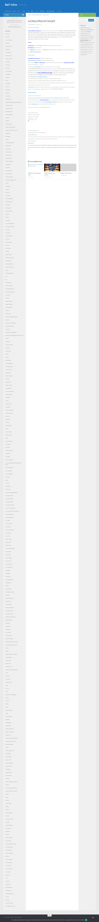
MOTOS (8, 595)
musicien (82, 47)
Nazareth (8, 626)
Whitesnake (8, 890)
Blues (32, 11)
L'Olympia (8, 489)
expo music (90, 35)
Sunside (8, 822)
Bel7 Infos (11, 4)
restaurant (85, 49)
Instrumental (9, 431)
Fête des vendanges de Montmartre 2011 (15, 335)
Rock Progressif (9, 763)
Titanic (7, 856)
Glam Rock (8, 372)
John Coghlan (9, 470)
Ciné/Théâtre (9, 211)
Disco (7, 270)
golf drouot (85, 38)
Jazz (28, 11)
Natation (8, 623)
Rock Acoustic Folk (10, 750)
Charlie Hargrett (9, 198)
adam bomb (83, 27)
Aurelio (7, 77)
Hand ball (8, 397)
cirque (7, 217)
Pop (7, 685)
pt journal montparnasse (11, 694)
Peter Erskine (9, 666)
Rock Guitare (9, 756)
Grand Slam (8, 382)
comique (8, 229)
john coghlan (82, 44)
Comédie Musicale (10, 223)
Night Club (8, 629)
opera (7, 648)
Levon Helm (8, 545)
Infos (18, 11)
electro (7, 310)
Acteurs (7, 43)
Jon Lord (8, 477)
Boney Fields (9, 152)
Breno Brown (9, 158)
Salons (7, 784)
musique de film (9, 610)
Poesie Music (9, 682)
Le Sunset (8, 526)
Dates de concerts (10, 257)
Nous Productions (10, 638)
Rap (7, 713)
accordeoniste (9, 40)
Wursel (7, 900)
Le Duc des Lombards (10, 508)
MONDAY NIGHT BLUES (65, 173)
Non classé (8, 632)
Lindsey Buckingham (10, 548)
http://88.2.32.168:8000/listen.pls (38, 76)
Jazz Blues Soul (9, 441)
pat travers (82, 49)
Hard (7, 400)
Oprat (7, 651)
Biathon (7, 121)
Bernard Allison (9, 108)
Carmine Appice (9, 177)
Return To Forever (10, 732)
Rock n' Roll (8, 760)
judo (7, 480)
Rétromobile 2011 (10, 728)
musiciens (86, 47)
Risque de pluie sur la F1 (11, 741)
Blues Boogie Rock (50, 11)
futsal (7, 357)
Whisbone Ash (9, 887)
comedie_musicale (10, 226)
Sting (7, 806)
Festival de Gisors (10, 326)
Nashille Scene (9, 620)
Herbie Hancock (9, 413)
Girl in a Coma (9, 369)
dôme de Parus (9, 285)
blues (90, 29)
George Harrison (9, 366)
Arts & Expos (8, 11)
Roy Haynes (8, 775)
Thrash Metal (9, 850)
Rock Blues (8, 753)
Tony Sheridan (9, 868)
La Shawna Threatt (10, 505)
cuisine (7, 245)
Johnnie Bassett (9, 474)
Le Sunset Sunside (10, 529)
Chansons (8, 195)
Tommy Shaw (9, 862)
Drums (7, 298)
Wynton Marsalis (9, 903)
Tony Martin (8, 865)
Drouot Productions (10, 292)
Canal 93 (8, 167)
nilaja (88, 47)
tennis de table (9, 837)
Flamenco (8, 341)
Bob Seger (8, 149)
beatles (86, 29)
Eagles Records (9, 304)
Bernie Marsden (9, 114)
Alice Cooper (8, 55)
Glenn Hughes (9, 376)
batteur (82, 29)
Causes (7, 189)
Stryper (7, 809)
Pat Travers (8, 660)
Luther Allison (9, 564)
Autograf (8, 83)
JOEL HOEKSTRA (9, 467)
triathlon (8, 875)
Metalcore (8, 576)
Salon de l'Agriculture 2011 (11, 781)
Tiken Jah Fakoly (9, 853)
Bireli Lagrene (9, 124)
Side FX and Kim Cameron (11, 791)
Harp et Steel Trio (10, 410)
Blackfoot (8, 133)
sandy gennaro (84, 51)
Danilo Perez (9, 254)
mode (7, 585)
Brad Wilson (8, 155)
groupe (89, 38)
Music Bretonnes (9, 598)
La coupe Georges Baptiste (11, 492)
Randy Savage (9, 710)
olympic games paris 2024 (11, 645)
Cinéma (7, 214)
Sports (14, 11)
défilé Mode (8, 260)
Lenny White (9, 539)
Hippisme (8, 419)
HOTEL (7, 422)
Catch (7, 183)
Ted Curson (8, 828)
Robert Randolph (9, 744)
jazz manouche (9, 450)
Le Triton (8, 536)
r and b (7, 701)
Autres (7, 86)
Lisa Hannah (8, 551)
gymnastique (9, 394)
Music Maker (9, 604)
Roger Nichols (9, 772)
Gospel (7, 379)
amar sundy (88, 27)
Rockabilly (8, 769)
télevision (8, 831)
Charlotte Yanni (9, 201)
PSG (7, 691)
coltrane (85, 33)
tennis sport (8, 840)
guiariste (91, 38)
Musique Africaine (10, 607)
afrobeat (8, 49)
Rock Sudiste (9, 766)
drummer (8, 295)
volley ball (8, 884)
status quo (88, 51)
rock (88, 49)
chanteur (88, 31)
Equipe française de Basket (12, 316)
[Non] (97, 920)
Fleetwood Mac (9, 344)
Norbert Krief (9, 635)
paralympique (9, 657)
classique (8, 220)
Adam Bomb (9, 46)
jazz (88, 42)
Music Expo (8, 601)
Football (8, 348)
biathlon (8, 117)
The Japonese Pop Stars (11, 844)
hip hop (7, 416)
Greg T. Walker (9, 385)
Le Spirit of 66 (9, 523)
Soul (7, 797)
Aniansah (8, 61)
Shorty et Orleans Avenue (11, 788)
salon (81, 51)
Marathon (8, 573)
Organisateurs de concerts (11, 654)
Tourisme (8, 872)
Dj (6, 276)
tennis (7, 834)
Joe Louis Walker (9, 459)
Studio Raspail (9, 812)
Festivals (8, 329)
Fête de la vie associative (11, 332)
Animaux (8, 65)
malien (81, 45)
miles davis (85, 45)
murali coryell (90, 45)
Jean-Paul (32, 24)
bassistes (8, 96)
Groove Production (10, 391)
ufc (7, 878)
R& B (7, 704)
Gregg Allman (9, 388)
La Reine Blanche (9, 498)
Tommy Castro (9, 859)
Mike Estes (8, 582)
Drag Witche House (10, 288)
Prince (7, 688)
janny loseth (86, 42)
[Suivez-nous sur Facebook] (23, 15)
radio (7, 707)
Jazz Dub (8, 447)
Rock (36, 11)
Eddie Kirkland (9, 307)
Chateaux (8, 204)
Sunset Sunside (9, 819)
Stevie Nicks (8, 803)
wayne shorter (83, 54)
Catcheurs (8, 186)
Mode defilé (8, 589)
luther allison (87, 44)
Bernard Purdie (9, 111)
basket (7, 93)
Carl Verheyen (9, 173)
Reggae (7, 719)
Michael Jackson (9, 579)
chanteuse (82, 33)
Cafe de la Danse (9, 161)
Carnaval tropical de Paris (11, 180)
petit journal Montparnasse (12, 669)
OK (86, 919)
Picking (7, 676)
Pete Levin (8, 663)
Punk (7, 697)
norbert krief (91, 47)
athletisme (8, 74)
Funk (7, 354)
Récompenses (9, 716)
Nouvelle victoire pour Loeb (12, 641)
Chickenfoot (8, 208)
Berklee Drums (9, 105)
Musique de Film (9, 613)
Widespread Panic (10, 893)
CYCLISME (8, 248)
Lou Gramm (8, 561)
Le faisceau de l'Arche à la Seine (12, 511)
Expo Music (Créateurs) (11, 323)
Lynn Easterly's (9, 567)
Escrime (8, 320)
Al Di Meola (8, 52)
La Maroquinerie (9, 495)
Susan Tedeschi (9, 825)
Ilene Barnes (9, 425)
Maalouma (91, 44)
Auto (7, 80)
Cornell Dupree (9, 236)
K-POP (7, 483)
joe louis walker (91, 42)
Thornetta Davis (9, 847)
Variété (7, 881)
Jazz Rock (8, 453)
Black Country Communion (11, 130)
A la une (8, 33)
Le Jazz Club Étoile (10, 514)
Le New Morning (9, 517)
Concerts (24, 11)
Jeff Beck (8, 456)
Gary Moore (8, 360)
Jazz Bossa (8, 444)
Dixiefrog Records (10, 273)
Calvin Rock (8, 164)
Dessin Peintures (9, 267)
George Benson (9, 363)
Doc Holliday (8, 282)
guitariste (84, 40)
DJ (6, 279)
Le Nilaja (8, 520)
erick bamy (86, 35)
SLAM (7, 794)
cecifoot (8, 192)
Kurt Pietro (8, 486)
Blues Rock (42, 11)
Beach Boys (8, 99)
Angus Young (9, 58)
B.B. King (8, 89)
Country (8, 239)
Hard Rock (59, 11)
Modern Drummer (10, 592)
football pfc (8, 351)
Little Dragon (9, 557)
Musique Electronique (10, 617)
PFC (7, 673)
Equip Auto (8, 313)
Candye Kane (9, 170)
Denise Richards (9, 264)
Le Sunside (8, 533)
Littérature (8, 554)
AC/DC (7, 37)
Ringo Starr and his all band (11, 738)
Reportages (8, 722)
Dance (7, 251)
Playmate (8, 679)
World (7, 896)
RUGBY (7, 778)
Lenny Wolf (8, 542)
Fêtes (7, 338)
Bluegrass (8, 136)
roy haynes (90, 49)
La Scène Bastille (9, 502)
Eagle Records (9, 301)
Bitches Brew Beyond (10, 127)
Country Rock (9, 242)
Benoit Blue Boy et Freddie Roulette (13, 102)
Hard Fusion (8, 403)
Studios (7, 816)
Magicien (8, 570)
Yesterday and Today (10, 906)
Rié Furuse (8, 735)
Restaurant (8, 725)
